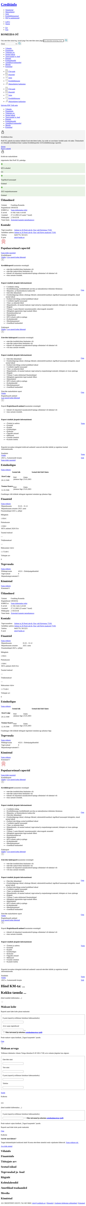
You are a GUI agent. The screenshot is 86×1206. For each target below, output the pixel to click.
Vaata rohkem (6, 470)
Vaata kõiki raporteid (8, 253)
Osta (82, 290)
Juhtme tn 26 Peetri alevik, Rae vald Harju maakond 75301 (35, 232)
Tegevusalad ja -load (12, 56)
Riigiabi (8, 58)
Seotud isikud (10, 54)
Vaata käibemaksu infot (19, 210)
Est (6, 28)
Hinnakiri (50, 1203)
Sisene (7, 24)
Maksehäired (9, 12)
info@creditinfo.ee (38, 1203)
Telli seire (14, 105)
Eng (6, 30)
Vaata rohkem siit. (72, 1142)
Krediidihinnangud (12, 16)
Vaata (83, 423)
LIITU (7, 22)
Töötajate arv (10, 52)
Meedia (8, 64)
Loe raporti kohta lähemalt (16, 257)
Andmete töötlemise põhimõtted (66, 1203)
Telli (82, 458)
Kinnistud (8, 66)
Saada (3, 1093)
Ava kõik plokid (6, 1146)
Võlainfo (8, 48)
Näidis (3, 257)
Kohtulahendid (10, 60)
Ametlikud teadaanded (13, 62)
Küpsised (81, 1203)
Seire (7, 14)
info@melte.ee (19, 237)
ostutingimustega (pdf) (33, 1032)
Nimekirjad (9, 10)
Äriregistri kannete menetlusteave (22, 220)
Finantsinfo (9, 50)
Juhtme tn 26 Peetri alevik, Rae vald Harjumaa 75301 (33, 230)
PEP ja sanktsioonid (12, 18)
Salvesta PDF (6, 105)
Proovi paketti (6, 149)
